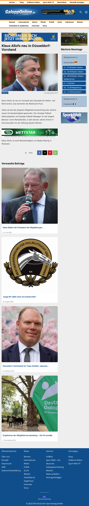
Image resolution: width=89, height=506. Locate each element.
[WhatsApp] (55, 152)
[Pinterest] (50, 152)
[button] (80, 12)
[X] (44, 152)
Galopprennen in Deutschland (70, 60)
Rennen (5, 93)
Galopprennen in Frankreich (70, 101)
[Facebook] (39, 152)
